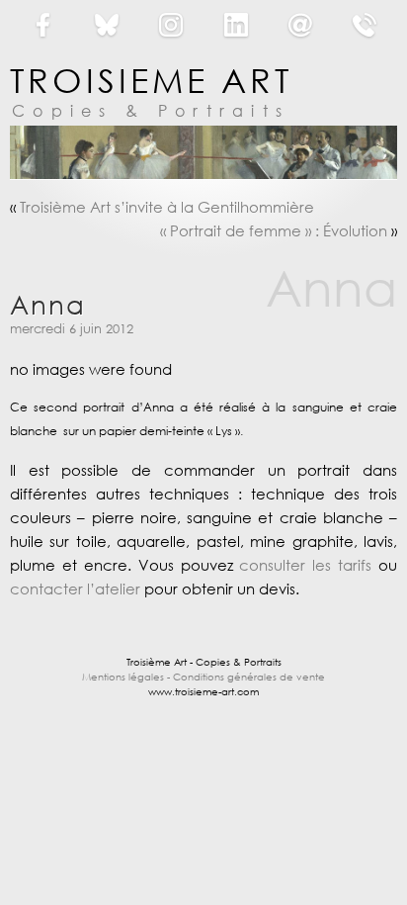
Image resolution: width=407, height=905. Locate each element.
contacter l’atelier (75, 588)
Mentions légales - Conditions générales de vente (203, 677)
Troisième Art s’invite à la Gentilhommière (167, 207)
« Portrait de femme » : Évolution (273, 230)
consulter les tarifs (305, 565)
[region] (203, 152)
